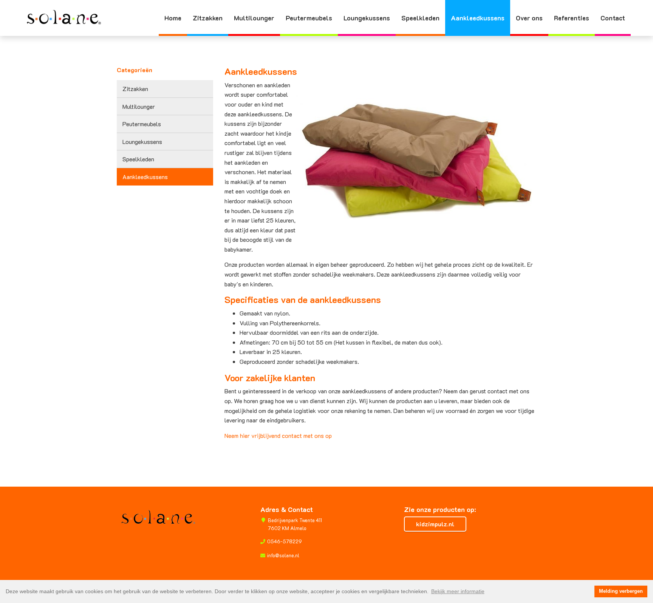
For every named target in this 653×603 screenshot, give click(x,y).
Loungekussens (367, 18)
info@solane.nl (283, 555)
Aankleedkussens (477, 18)
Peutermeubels (309, 18)
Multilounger (254, 18)
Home (172, 18)
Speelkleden (420, 18)
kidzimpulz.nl (435, 524)
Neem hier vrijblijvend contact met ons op (278, 435)
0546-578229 (284, 541)
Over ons (529, 18)
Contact (612, 18)
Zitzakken (208, 18)
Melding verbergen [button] (621, 591)
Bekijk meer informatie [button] (457, 591)
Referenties (571, 18)
